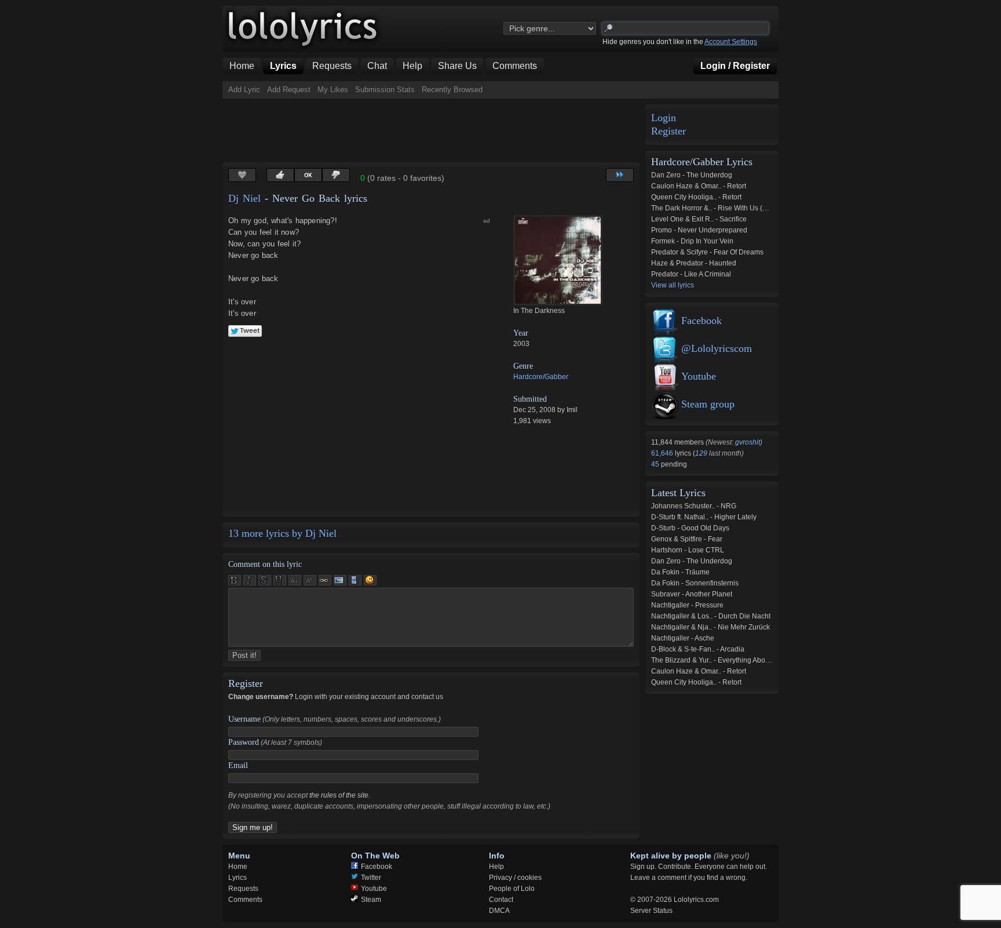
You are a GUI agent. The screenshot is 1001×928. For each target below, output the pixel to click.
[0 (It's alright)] (308, 175)
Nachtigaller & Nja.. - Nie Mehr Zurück (710, 627)
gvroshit (747, 442)
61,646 (663, 453)
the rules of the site (338, 795)
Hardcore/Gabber (540, 377)
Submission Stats (385, 89)
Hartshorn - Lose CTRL (687, 550)
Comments (245, 900)
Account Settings (730, 42)
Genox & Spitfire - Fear (686, 539)
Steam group (708, 404)
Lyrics (237, 878)
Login (663, 117)
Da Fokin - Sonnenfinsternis (695, 583)
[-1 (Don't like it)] (336, 175)
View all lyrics (672, 285)
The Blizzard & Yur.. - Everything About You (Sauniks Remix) (745, 660)
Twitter (371, 878)
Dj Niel (244, 198)
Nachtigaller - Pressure (687, 605)
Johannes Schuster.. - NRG (693, 506)
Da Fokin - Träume (680, 572)
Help (496, 867)
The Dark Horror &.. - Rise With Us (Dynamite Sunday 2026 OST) (752, 208)
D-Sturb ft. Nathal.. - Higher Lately (704, 517)
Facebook (701, 320)
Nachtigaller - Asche (682, 638)
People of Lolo (512, 889)
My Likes (332, 89)
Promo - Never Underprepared (699, 230)
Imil (572, 410)
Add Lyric (244, 89)
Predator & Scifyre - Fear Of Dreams (707, 252)
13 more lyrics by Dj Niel (282, 533)
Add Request (288, 89)
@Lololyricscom (716, 348)
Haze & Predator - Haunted (693, 263)
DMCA (499, 911)
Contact (501, 900)
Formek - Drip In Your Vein (692, 241)
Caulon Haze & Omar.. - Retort (698, 186)
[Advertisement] (433, 130)
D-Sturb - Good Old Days (690, 528)
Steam (371, 900)
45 (656, 464)
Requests (243, 889)
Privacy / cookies (515, 878)
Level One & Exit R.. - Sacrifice (699, 219)
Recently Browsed (452, 89)
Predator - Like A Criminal (691, 274)
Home (237, 867)
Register (668, 131)
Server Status (651, 911)
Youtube (698, 376)
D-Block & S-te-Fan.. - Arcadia (697, 649)
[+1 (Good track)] (280, 175)
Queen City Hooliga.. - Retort (696, 197)
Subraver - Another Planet (691, 594)
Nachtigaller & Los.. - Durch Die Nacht (710, 616)
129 (701, 453)
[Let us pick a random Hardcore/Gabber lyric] (620, 175)
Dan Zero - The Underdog (691, 175)
